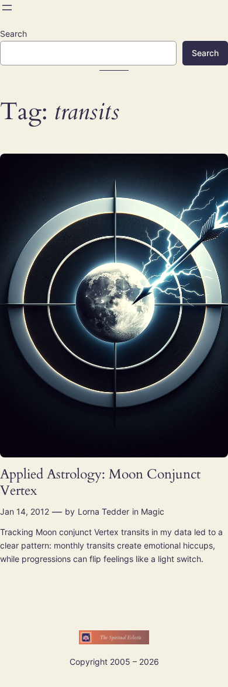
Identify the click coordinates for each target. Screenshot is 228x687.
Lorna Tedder (103, 511)
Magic (152, 511)
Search (13, 34)
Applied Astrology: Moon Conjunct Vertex (100, 482)
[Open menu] (7, 8)
